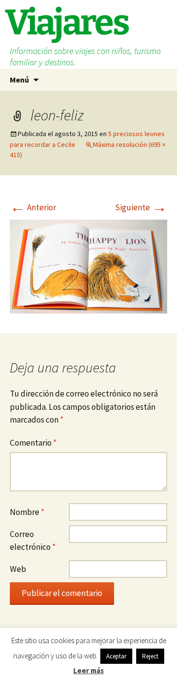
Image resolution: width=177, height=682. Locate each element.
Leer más (88, 670)
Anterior (33, 207)
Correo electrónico (33, 541)
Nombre (27, 512)
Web (18, 569)
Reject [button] (150, 656)
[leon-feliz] (88, 265)
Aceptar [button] (116, 656)
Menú (19, 80)
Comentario (33, 442)
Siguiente (141, 207)
